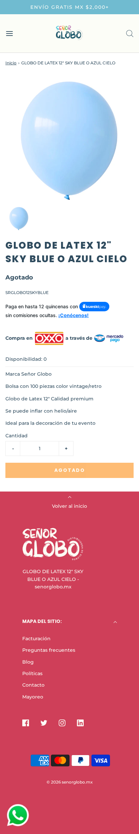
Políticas (32, 673)
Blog (28, 662)
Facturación (36, 638)
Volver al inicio (69, 506)
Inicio (11, 62)
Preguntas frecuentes (48, 650)
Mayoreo (32, 697)
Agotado (69, 470)
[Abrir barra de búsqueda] (129, 33)
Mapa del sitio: (42, 621)
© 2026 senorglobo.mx (70, 782)
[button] (18, 218)
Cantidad (16, 436)
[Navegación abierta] (9, 33)
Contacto (33, 685)
